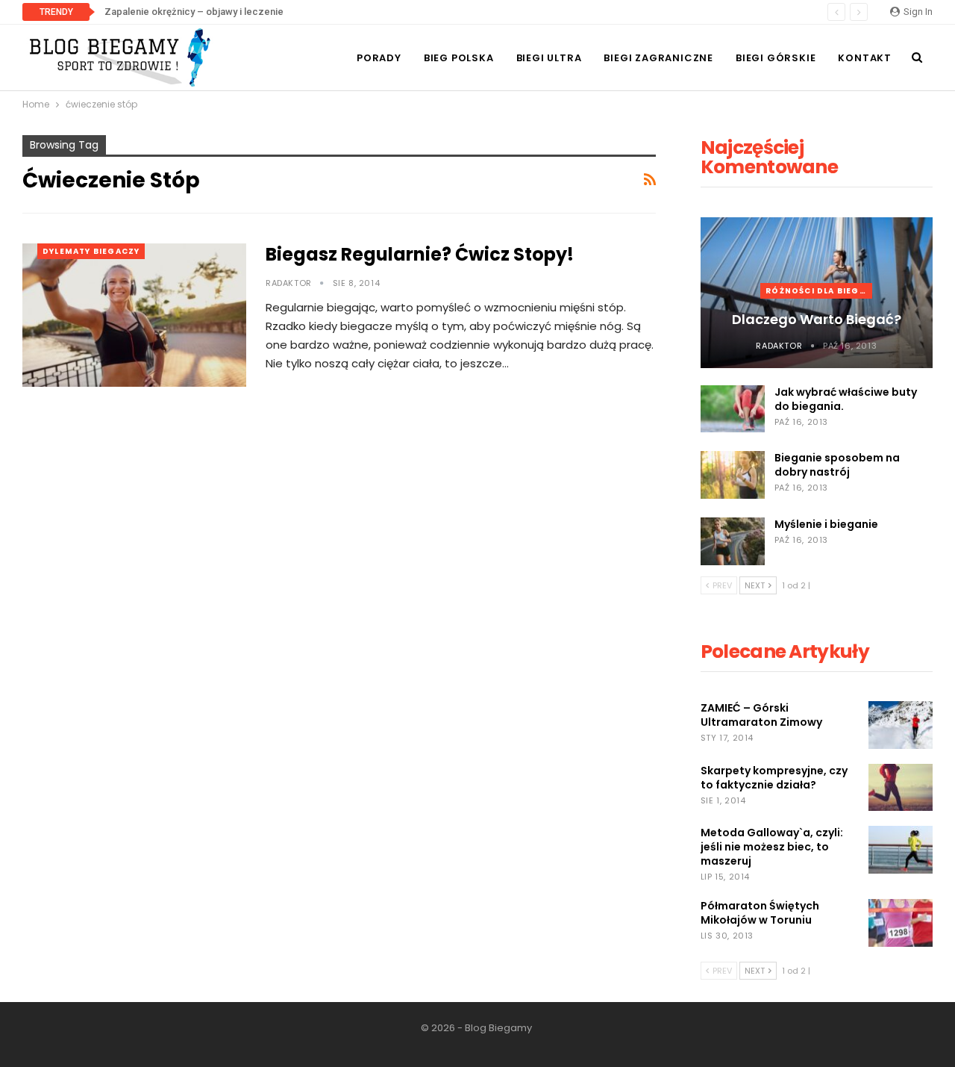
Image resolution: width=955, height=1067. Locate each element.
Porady (379, 58)
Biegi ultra (549, 58)
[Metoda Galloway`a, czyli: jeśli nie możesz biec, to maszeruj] (900, 850)
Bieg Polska (459, 58)
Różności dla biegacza (818, 290)
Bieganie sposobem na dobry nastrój (837, 464)
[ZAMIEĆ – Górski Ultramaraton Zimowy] (900, 725)
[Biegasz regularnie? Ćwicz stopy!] (134, 315)
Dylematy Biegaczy (91, 251)
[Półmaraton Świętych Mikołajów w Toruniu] (900, 923)
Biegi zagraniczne (658, 58)
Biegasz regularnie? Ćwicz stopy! (420, 254)
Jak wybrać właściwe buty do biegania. (845, 399)
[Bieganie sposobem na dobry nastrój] (733, 475)
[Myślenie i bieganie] (733, 541)
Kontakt (865, 58)
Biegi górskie (775, 58)
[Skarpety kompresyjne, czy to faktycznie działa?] (900, 788)
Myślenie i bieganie (826, 524)
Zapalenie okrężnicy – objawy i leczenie (194, 11)
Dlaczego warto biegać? (816, 319)
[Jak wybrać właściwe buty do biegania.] (733, 409)
